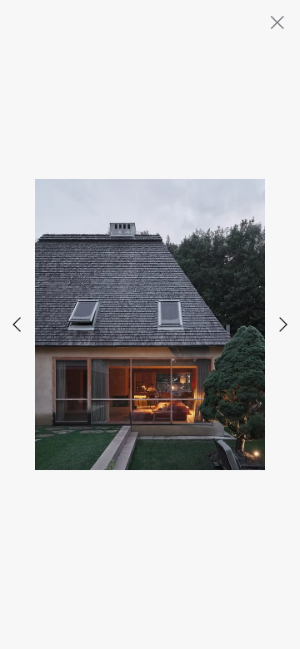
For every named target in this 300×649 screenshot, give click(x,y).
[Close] (276, 22)
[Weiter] (283, 324)
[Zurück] (16, 324)
